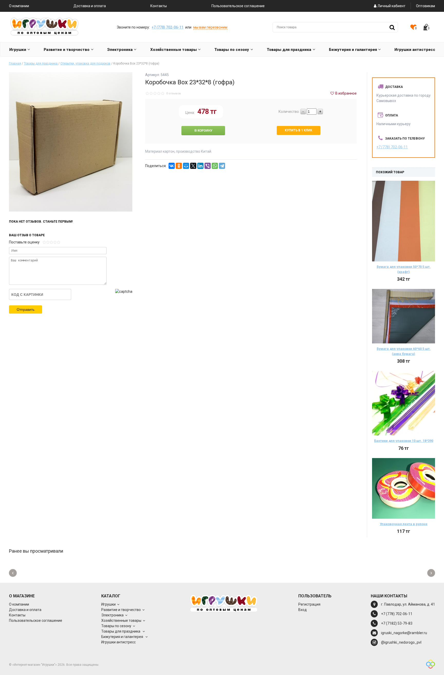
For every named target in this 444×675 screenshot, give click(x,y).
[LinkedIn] (200, 166)
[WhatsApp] (215, 166)
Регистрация (309, 604)
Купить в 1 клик (298, 130)
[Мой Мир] (186, 166)
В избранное (346, 93)
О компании (19, 6)
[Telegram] (222, 166)
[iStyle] (430, 665)
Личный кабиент (391, 6)
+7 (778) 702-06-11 (167, 27)
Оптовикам (425, 6)
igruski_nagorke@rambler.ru (404, 633)
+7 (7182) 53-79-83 (396, 623)
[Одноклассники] (179, 166)
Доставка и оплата (89, 6)
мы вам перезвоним (210, 27)
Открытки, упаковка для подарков (85, 63)
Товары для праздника (41, 63)
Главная (15, 63)
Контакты (158, 6)
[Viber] (208, 166)
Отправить (25, 309)
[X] (193, 166)
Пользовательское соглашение (238, 6)
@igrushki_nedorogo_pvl (401, 642)
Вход (302, 610)
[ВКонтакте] (172, 166)
